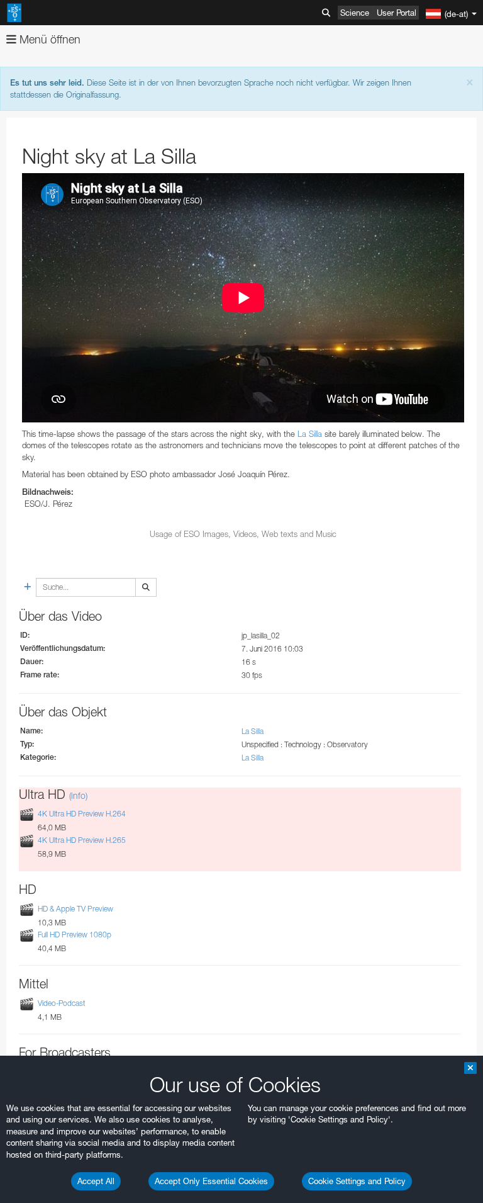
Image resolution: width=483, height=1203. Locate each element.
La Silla (309, 434)
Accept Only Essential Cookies (211, 1181)
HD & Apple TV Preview (75, 908)
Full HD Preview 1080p (74, 934)
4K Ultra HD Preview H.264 (82, 814)
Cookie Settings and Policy (357, 1181)
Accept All (95, 1181)
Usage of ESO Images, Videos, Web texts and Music (243, 534)
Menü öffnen (48, 39)
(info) (78, 795)
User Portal (396, 13)
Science (354, 13)
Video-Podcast (62, 1003)
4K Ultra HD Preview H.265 (82, 840)
